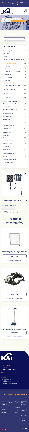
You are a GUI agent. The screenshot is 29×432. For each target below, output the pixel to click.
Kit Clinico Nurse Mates (9, 116)
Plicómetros (8, 77)
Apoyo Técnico (10, 401)
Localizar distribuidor (8, 209)
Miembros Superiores (9, 126)
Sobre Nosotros (3, 408)
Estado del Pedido (17, 411)
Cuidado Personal (8, 89)
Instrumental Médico (9, 109)
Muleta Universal (8, 132)
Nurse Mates (6, 135)
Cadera (5, 56)
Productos (8, 19)
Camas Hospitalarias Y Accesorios (12, 59)
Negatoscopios (9, 74)
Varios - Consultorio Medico (13, 86)
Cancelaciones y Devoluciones (24, 403)
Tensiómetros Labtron (9, 160)
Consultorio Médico (17, 19)
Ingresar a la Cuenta (17, 406)
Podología (6, 146)
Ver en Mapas (4, 372)
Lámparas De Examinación (12, 72)
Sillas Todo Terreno (8, 157)
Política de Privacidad (24, 419)
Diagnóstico (6, 93)
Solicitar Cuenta (17, 401)
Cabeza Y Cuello (7, 54)
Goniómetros (8, 69)
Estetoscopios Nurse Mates (11, 104)
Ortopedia (6, 138)
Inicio (4, 19)
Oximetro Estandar (8, 141)
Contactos (4, 412)
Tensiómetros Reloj (6, 21)
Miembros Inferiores (8, 123)
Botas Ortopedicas (8, 51)
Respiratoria (6, 149)
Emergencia (6, 97)
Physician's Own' (7, 143)
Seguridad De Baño (8, 153)
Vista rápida (14, 256)
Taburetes (8, 80)
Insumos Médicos (8, 113)
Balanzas (7, 66)
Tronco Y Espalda (8, 162)
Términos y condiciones (24, 409)
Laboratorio (6, 119)
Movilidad (6, 128)
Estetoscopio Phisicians (10, 101)
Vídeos (9, 406)
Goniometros (7, 107)
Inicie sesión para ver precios (9, 205)
